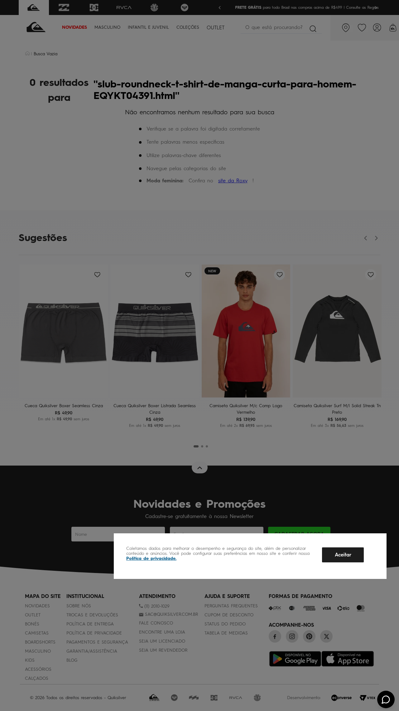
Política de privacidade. (151, 558)
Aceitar (343, 555)
